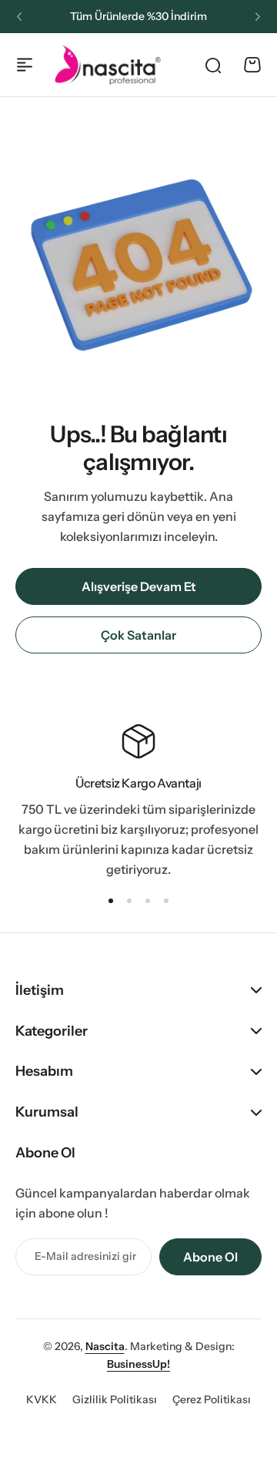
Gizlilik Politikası (114, 1399)
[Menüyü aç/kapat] (25, 65)
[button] (19, 17)
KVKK (41, 1399)
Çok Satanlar (138, 635)
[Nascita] (108, 64)
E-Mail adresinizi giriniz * (85, 1256)
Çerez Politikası (211, 1399)
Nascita (105, 1346)
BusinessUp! (138, 1364)
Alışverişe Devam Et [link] (139, 586)
